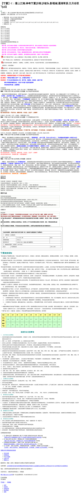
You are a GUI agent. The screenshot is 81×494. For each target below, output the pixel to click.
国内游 (13, 466)
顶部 (5, 491)
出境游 (9, 466)
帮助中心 (6, 460)
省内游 (16, 466)
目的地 (6, 486)
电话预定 (6, 490)
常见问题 (6, 453)
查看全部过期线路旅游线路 (8, 450)
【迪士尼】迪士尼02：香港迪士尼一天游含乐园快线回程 (19, 440)
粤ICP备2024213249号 (7, 474)
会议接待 (41, 466)
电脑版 (9, 482)
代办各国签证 (64, 466)
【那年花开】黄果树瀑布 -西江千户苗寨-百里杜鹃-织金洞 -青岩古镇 (22, 437)
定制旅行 (31, 466)
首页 (5, 485)
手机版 (2, 482)
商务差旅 (25, 466)
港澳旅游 (20, 466)
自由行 (51, 466)
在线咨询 (6, 488)
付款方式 (6, 458)
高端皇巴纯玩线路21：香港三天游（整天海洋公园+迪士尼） (20, 444)
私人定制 (46, 466)
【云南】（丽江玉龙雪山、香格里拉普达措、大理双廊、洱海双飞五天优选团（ (26, 447)
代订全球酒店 (56, 466)
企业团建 (36, 466)
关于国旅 (7, 456)
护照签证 (6, 455)
